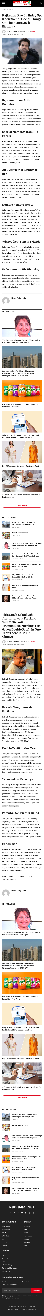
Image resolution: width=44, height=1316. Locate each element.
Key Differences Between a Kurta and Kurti (21, 466)
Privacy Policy (6, 1298)
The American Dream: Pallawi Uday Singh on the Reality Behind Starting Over (21, 341)
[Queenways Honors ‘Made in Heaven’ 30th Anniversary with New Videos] (6, 598)
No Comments (8, 34)
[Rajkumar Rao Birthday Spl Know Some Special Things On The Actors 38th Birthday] (22, 51)
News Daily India (14, 31)
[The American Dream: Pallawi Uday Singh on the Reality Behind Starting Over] (22, 326)
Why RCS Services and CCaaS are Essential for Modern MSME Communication (20, 436)
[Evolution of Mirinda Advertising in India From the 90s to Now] (22, 391)
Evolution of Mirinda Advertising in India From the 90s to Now (20, 405)
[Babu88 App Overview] (6, 535)
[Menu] (3, 3)
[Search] (41, 3)
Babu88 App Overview (20, 533)
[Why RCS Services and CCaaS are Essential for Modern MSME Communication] (22, 422)
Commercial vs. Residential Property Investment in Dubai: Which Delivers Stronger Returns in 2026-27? (18, 373)
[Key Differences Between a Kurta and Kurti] (22, 452)
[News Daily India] (22, 3)
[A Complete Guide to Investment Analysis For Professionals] (22, 481)
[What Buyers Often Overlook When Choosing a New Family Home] (6, 524)
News (33, 31)
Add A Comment (22, 505)
